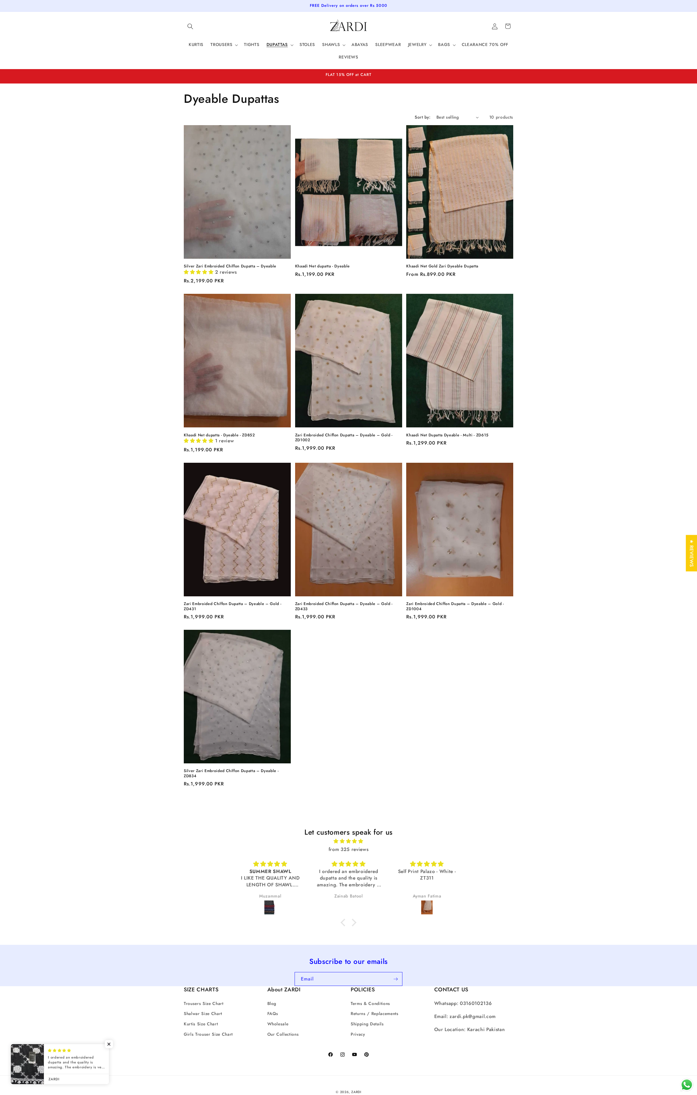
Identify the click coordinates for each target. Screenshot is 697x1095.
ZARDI (356, 1092)
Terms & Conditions (370, 1004)
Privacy (358, 1034)
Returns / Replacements (375, 1014)
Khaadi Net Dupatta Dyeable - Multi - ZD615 (447, 435)
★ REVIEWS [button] (691, 553)
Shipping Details (367, 1024)
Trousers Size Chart (204, 1004)
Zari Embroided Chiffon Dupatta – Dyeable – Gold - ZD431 (232, 606)
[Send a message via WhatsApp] (686, 1084)
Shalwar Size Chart (203, 1014)
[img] (348, 841)
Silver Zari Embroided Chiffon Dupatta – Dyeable (230, 266)
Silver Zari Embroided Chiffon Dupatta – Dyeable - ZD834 (231, 774)
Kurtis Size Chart (201, 1024)
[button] (190, 26)
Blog (272, 1004)
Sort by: (422, 117)
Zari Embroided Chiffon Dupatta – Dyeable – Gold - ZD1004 (455, 606)
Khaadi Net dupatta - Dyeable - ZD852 (219, 435)
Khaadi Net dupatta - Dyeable (322, 266)
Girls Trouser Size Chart (208, 1034)
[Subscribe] (395, 979)
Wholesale (278, 1024)
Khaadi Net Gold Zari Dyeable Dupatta (442, 266)
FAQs (273, 1014)
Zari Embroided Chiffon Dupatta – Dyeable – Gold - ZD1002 (344, 438)
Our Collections (283, 1034)
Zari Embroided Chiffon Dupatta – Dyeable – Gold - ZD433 (344, 606)
